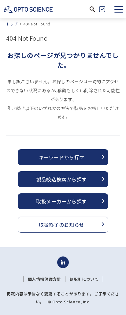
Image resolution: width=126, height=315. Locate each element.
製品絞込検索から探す (61, 179)
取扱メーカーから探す (61, 201)
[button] (118, 9)
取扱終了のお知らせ (61, 224)
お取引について (83, 279)
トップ (12, 23)
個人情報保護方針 (44, 279)
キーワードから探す (61, 157)
